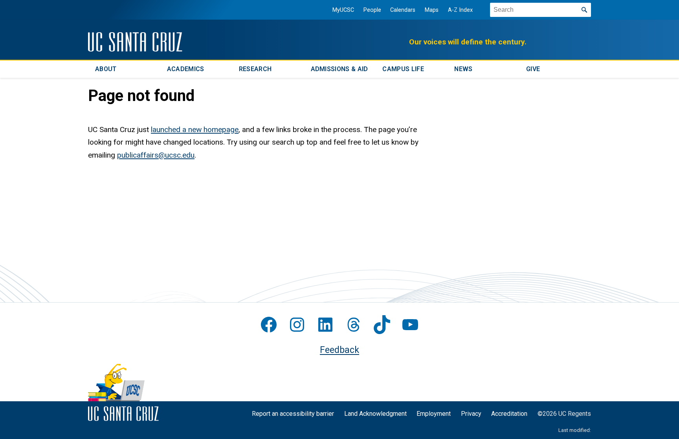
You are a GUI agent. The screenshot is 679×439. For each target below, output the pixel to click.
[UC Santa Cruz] (135, 41)
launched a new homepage (195, 129)
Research (255, 69)
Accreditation (509, 413)
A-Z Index (460, 10)
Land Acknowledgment (375, 413)
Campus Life (403, 69)
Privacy (471, 413)
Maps (432, 10)
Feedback (339, 350)
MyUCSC (343, 10)
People (372, 10)
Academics (185, 69)
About (106, 69)
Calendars (402, 10)
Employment (434, 413)
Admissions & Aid (339, 69)
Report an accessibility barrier (293, 413)
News (463, 69)
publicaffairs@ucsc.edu (156, 155)
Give (533, 69)
